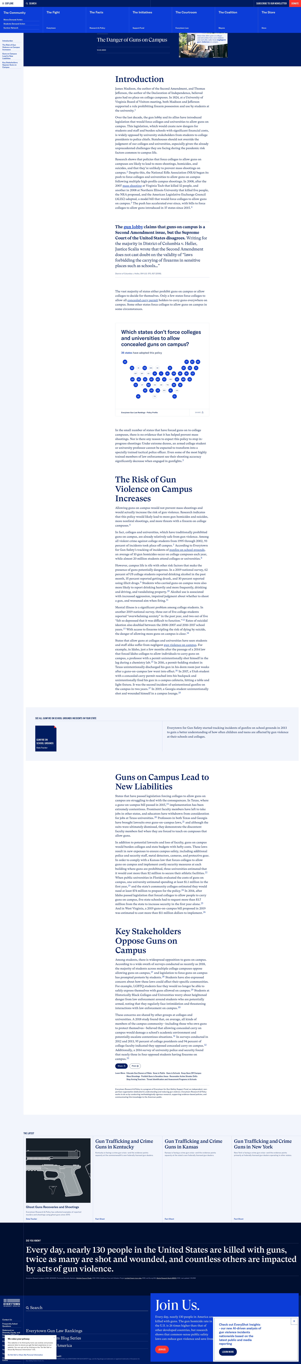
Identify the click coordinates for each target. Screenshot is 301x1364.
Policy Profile (152, 412)
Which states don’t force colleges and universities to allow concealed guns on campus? (161, 338)
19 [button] (167, 804)
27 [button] (152, 972)
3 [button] (131, 202)
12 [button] (183, 620)
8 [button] (201, 558)
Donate (295, 3)
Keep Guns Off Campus (191, 1073)
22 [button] (206, 872)
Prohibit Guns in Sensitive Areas (154, 1076)
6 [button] (130, 524)
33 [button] (128, 1058)
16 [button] (176, 670)
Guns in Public (159, 1073)
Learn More (228, 1351)
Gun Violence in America (49, 1345)
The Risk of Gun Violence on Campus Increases (11, 47)
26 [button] (204, 912)
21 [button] (183, 821)
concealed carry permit (142, 300)
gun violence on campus (180, 645)
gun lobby (133, 226)
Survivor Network (11, 28)
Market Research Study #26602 (166, 1278)
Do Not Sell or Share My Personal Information (25, 1355)
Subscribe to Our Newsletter (271, 3)
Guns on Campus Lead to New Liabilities (9, 56)
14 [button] (188, 633)
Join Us (162, 1349)
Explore (9, 3)
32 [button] (205, 1045)
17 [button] (150, 688)
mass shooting (132, 185)
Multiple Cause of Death (84, 1278)
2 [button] (127, 171)
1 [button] (135, 109)
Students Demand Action (14, 24)
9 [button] (140, 582)
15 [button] (152, 661)
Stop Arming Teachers (136, 1079)
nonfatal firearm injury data (133, 1278)
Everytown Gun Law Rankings (133, 412)
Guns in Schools (173, 1073)
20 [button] (155, 817)
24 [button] (182, 890)
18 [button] (179, 692)
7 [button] (173, 544)
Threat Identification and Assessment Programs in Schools (172, 1079)
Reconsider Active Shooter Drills (183, 1076)
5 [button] (183, 460)
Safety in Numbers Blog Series (53, 1338)
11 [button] (167, 600)
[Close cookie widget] (54, 1337)
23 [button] (129, 885)
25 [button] (202, 903)
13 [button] (124, 628)
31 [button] (174, 1036)
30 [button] (179, 1007)
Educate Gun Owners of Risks (139, 1073)
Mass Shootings (133, 1076)
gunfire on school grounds (187, 549)
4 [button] (191, 207)
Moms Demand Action (13, 19)
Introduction (7, 41)
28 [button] (163, 976)
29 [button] (192, 989)
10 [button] (168, 591)
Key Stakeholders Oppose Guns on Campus (10, 64)
